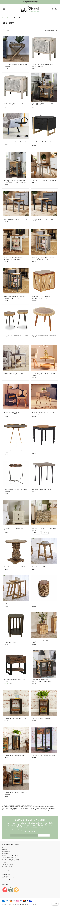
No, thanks (30, 471)
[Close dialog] (45, 433)
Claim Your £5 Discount (30, 467)
